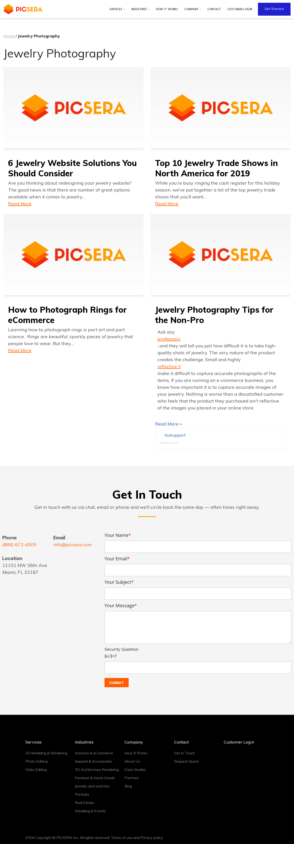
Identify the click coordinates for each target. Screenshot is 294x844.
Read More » (19, 203)
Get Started (274, 9)
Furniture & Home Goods (95, 777)
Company (133, 742)
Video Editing (36, 769)
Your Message (121, 605)
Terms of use (121, 837)
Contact (214, 9)
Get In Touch (184, 753)
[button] (124, 9)
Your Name (118, 535)
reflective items (169, 366)
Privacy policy (151, 837)
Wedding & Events (90, 811)
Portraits (82, 794)
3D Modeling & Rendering (46, 753)
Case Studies (135, 769)
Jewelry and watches (92, 786)
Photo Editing (36, 761)
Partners (131, 777)
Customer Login (239, 9)
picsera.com (169, 443)
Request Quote (186, 761)
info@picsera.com (72, 544)
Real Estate (84, 802)
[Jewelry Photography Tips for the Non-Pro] (220, 254)
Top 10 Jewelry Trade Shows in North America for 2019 (216, 168)
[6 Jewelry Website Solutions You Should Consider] (73, 108)
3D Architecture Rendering (97, 769)
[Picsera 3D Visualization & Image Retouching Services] (22, 9)
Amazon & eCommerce (94, 753)
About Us (132, 761)
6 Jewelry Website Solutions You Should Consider (72, 168)
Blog (128, 786)
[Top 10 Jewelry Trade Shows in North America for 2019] (220, 108)
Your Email (117, 558)
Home (9, 36)
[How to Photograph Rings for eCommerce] (73, 254)
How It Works (167, 9)
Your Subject (119, 582)
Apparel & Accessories (93, 761)
